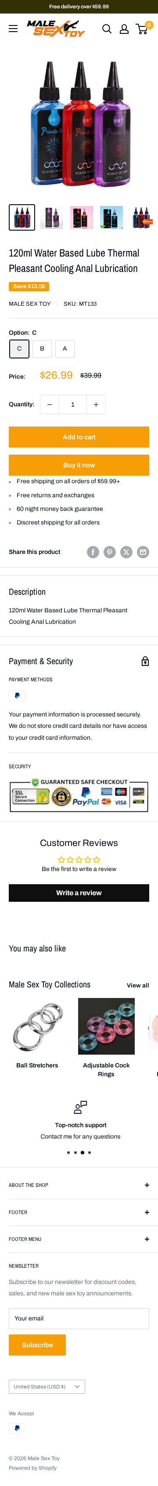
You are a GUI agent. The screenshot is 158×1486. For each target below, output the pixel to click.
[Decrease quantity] (49, 404)
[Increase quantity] (96, 404)
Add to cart (79, 437)
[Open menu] (13, 28)
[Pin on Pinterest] (110, 552)
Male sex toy (30, 304)
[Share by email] (143, 552)
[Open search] (107, 29)
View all (138, 985)
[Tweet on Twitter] (126, 552)
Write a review (79, 893)
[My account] (124, 29)
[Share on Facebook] (93, 552)
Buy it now (79, 465)
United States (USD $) (39, 1386)
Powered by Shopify (33, 1468)
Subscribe (37, 1345)
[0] (141, 29)
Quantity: (22, 404)
